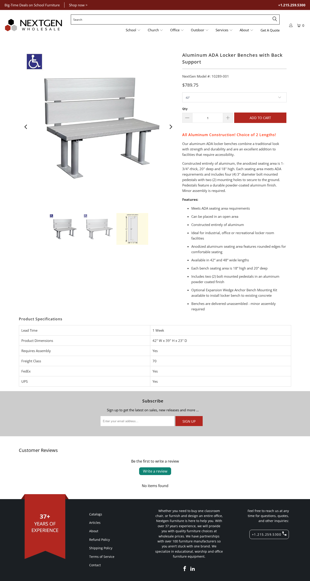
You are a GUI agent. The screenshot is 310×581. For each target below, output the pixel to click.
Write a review (155, 471)
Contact (95, 565)
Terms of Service (101, 556)
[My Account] (290, 25)
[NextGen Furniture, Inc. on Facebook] (184, 568)
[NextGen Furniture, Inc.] (33, 25)
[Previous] (26, 127)
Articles (95, 522)
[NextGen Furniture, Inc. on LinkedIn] (192, 568)
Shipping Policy (100, 548)
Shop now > (78, 5)
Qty (184, 109)
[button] (133, 30)
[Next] (170, 127)
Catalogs (95, 514)
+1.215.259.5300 (291, 5)
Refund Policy (99, 539)
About (93, 531)
